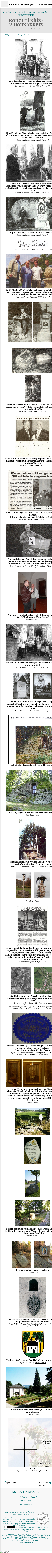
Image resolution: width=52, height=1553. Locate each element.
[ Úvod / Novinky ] (22, 1497)
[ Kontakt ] (29, 1504)
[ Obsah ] (22, 1501)
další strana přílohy (43, 1484)
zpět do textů (11, 1483)
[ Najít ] (22, 1504)
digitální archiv (43, 1054)
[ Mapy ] (29, 1501)
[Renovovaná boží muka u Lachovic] (21, 1254)
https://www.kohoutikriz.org (26, 1542)
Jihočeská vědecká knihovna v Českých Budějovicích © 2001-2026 (19, 1513)
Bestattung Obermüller (40, 1471)
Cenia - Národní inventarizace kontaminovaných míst (38, 1004)
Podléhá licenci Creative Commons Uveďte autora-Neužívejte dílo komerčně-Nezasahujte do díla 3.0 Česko (26, 1529)
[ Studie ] (33, 1497)
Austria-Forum (40, 1363)
